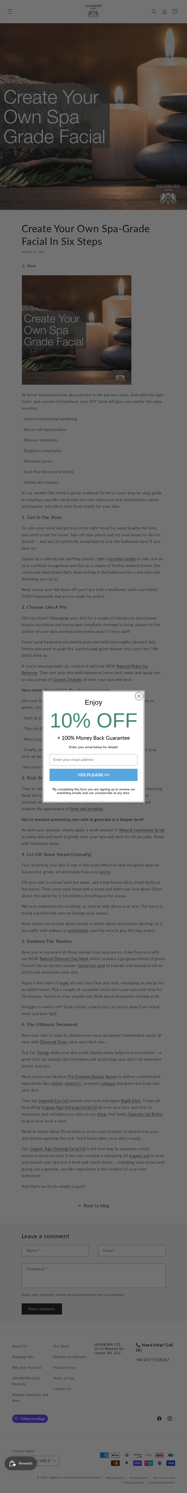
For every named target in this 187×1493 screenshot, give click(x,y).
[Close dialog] (139, 696)
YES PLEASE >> (93, 775)
